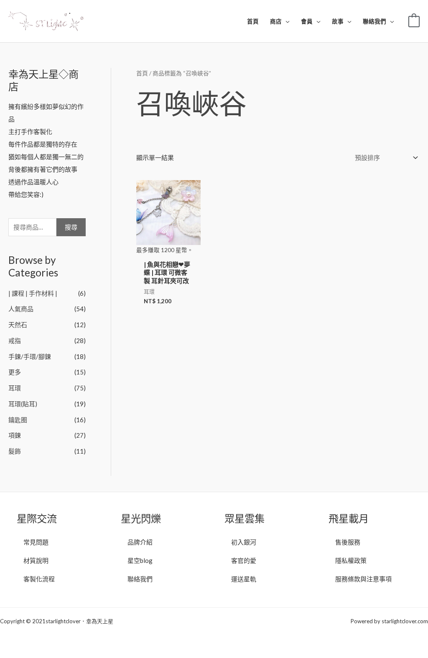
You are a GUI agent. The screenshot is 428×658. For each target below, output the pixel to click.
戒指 (14, 340)
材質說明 (35, 560)
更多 (14, 372)
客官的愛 (243, 560)
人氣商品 (20, 308)
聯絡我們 (140, 579)
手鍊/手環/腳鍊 (29, 356)
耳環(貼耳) (22, 404)
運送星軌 (243, 579)
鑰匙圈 (17, 419)
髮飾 (14, 451)
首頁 (142, 73)
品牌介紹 (140, 542)
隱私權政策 (351, 560)
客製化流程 (39, 579)
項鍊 (14, 435)
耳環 (14, 388)
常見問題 (35, 542)
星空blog (140, 560)
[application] (286, 21)
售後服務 (347, 542)
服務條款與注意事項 (363, 579)
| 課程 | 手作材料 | (32, 293)
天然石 (17, 324)
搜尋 (71, 227)
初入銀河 (243, 542)
